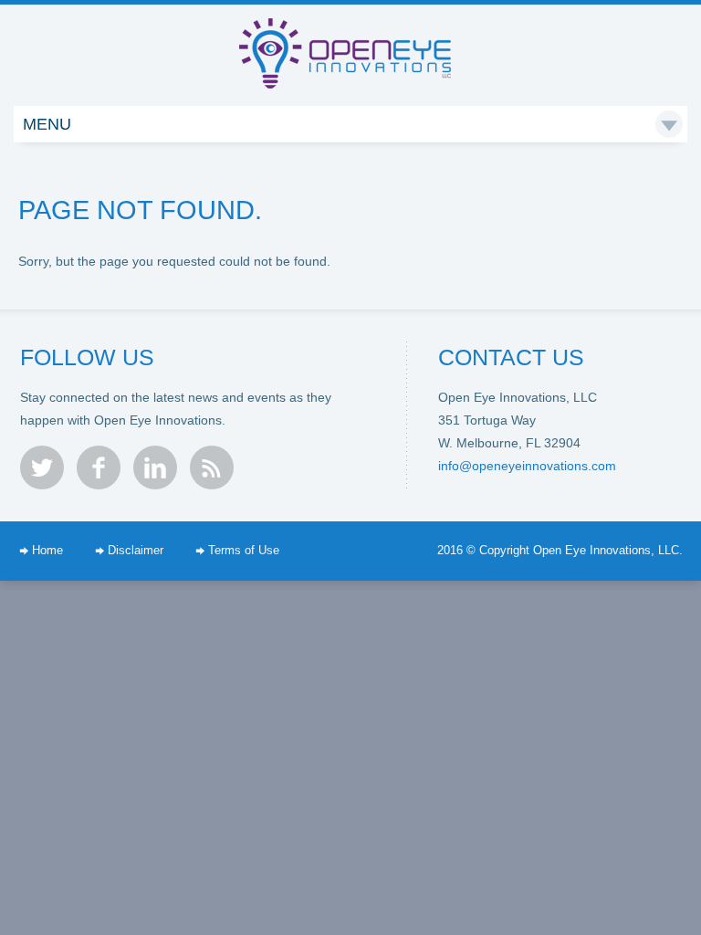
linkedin (155, 467)
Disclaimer (135, 550)
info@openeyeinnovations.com (527, 465)
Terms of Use (243, 550)
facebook (98, 467)
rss (212, 467)
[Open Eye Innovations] (351, 35)
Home (47, 550)
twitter (42, 467)
